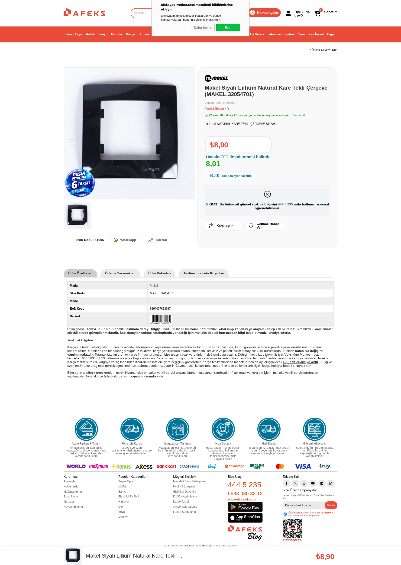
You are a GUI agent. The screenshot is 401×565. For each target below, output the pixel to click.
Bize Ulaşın (71, 496)
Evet (228, 27)
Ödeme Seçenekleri (120, 273)
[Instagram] (304, 483)
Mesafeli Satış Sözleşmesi (189, 481)
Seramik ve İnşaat (311, 34)
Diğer (331, 34)
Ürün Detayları (159, 273)
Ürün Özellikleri (80, 273)
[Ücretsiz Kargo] (132, 429)
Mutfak (90, 34)
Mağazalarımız (73, 491)
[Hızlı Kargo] (269, 429)
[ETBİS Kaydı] (292, 530)
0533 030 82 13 (245, 493)
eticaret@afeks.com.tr (245, 499)
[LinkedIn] (322, 483)
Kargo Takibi (181, 501)
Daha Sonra (203, 27)
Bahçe (130, 34)
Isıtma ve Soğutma (281, 34)
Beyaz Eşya (73, 34)
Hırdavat (144, 34)
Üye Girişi (302, 12)
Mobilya (117, 34)
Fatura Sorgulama (184, 511)
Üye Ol (298, 15)
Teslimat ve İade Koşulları (204, 273)
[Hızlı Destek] (223, 429)
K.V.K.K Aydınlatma (185, 496)
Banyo (102, 34)
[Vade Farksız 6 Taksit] (86, 429)
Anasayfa (69, 481)
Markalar (69, 501)
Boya (121, 511)
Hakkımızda (71, 486)
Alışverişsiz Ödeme (185, 506)
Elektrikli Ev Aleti (128, 496)
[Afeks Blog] (245, 533)
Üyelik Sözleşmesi (184, 486)
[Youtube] (313, 483)
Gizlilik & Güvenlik (184, 491)
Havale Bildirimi (74, 506)
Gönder (331, 505)
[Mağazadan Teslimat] (177, 429)
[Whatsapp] (330, 483)
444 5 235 (285, 204)
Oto (120, 506)
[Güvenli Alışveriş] (314, 429)
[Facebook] (286, 483)
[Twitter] (295, 483)
